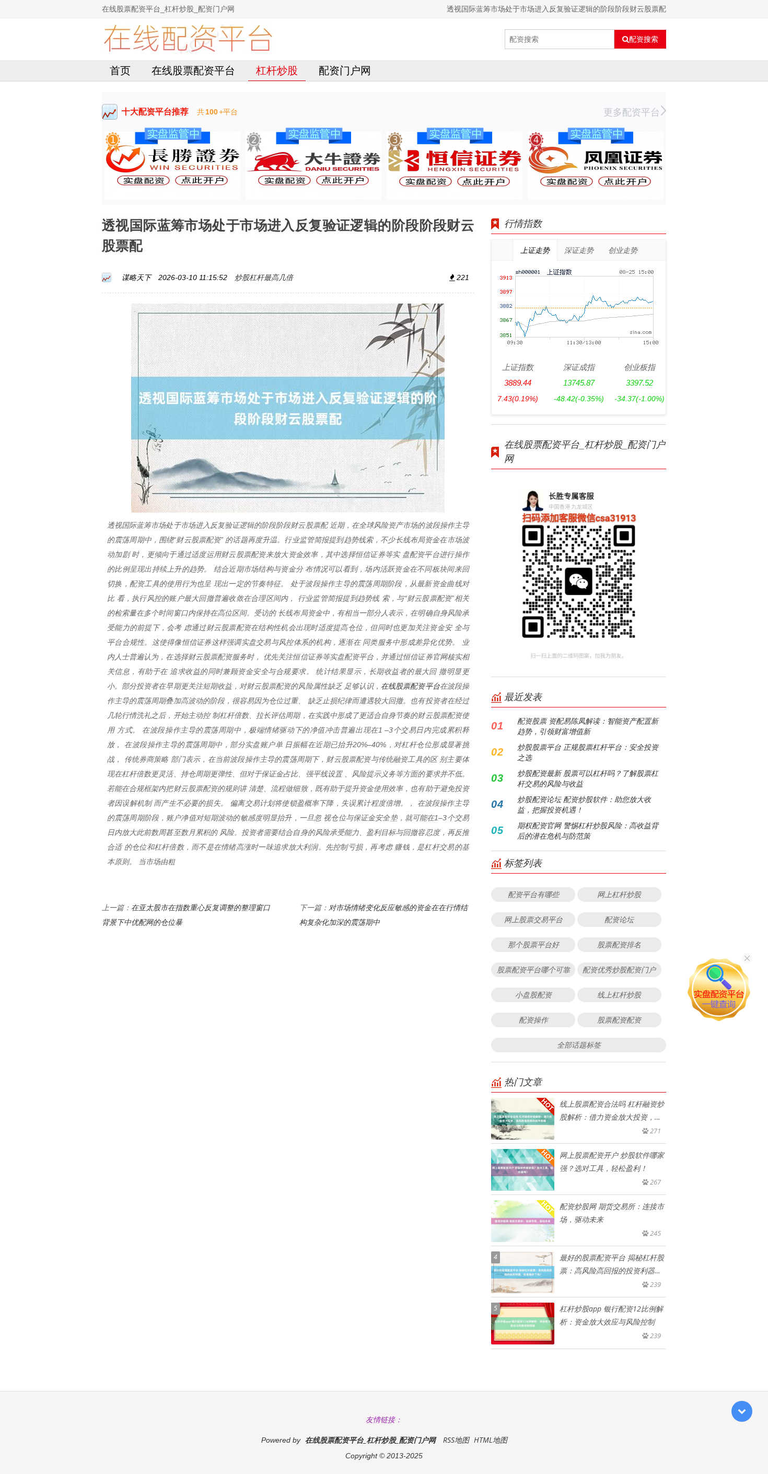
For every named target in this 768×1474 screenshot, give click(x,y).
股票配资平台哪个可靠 (533, 969)
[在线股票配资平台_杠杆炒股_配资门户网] (188, 39)
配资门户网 (345, 70)
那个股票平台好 (533, 944)
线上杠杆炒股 (619, 995)
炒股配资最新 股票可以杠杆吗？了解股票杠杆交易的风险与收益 (587, 778)
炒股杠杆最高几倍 (264, 277)
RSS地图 (456, 1440)
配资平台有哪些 (533, 894)
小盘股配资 (533, 995)
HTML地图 (490, 1440)
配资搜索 (643, 39)
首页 (120, 70)
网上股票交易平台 (533, 919)
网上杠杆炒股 (619, 894)
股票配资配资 (619, 1020)
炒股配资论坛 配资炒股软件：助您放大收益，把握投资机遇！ (584, 804)
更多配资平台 (631, 112)
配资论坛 (619, 919)
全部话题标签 (579, 1045)
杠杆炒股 (277, 70)
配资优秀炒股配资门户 (619, 969)
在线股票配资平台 (193, 70)
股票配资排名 (619, 944)
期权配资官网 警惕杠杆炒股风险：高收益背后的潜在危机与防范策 (587, 830)
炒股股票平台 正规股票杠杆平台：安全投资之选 (587, 752)
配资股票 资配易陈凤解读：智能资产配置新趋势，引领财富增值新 (587, 726)
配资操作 (533, 1020)
